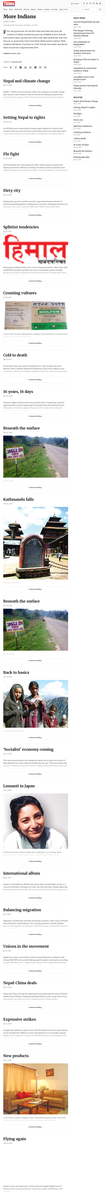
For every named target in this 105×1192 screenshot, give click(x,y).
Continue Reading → (35, 105)
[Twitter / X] (87, 4)
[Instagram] (93, 4)
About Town (63, 9)
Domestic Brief (9, 22)
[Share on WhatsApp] (30, 67)
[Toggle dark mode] (100, 9)
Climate (40, 9)
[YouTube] (90, 4)
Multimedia (18, 9)
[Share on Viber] (40, 67)
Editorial (26, 9)
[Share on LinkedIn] (25, 67)
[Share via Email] (45, 67)
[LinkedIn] (96, 4)
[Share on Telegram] (35, 67)
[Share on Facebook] (16, 67)
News (11, 9)
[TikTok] (100, 4)
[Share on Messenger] (21, 67)
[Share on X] (11, 67)
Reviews (47, 9)
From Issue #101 (26, 25)
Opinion (33, 9)
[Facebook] (83, 4)
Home (5, 9)
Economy (54, 9)
